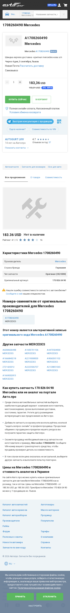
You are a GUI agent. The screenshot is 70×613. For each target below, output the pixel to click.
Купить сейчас (18, 99)
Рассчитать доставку (32, 65)
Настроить (35, 606)
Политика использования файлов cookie (39, 588)
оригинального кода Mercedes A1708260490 (32, 334)
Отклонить (49, 596)
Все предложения (15, 177)
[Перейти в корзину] (65, 5)
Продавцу (46, 515)
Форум (6, 531)
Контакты (46, 547)
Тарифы (45, 531)
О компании (47, 537)
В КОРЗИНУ (41, 99)
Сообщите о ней (14, 293)
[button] (52, 5)
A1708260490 (42, 51)
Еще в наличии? (18, 129)
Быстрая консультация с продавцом (32, 121)
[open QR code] (59, 121)
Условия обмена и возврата (25, 112)
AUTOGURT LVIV (14, 139)
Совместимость (53, 177)
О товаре (35, 177)
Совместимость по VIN (44, 129)
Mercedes (60, 261)
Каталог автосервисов (15, 510)
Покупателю (47, 520)
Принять (20, 596)
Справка (45, 542)
